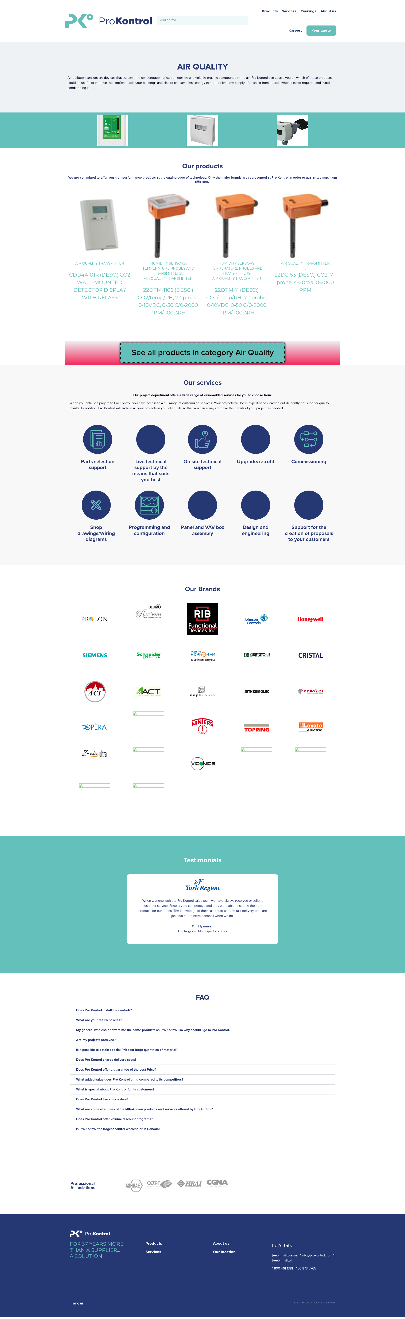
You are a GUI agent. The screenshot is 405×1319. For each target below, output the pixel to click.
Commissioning (308, 461)
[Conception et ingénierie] (255, 505)
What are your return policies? (99, 1020)
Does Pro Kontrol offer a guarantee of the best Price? (116, 1069)
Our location (224, 1252)
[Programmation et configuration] (149, 505)
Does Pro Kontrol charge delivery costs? (106, 1059)
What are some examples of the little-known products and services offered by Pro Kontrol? (144, 1109)
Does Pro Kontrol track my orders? (102, 1099)
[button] (73, 909)
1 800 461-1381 (282, 1269)
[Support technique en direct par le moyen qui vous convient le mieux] (150, 439)
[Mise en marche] (308, 439)
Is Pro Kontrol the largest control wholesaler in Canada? (118, 1129)
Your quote (321, 30)
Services (289, 11)
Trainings (308, 11)
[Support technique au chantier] (202, 439)
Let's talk (282, 1246)
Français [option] (76, 1303)
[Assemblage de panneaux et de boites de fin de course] (202, 505)
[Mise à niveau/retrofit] (255, 439)
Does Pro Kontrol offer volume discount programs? (114, 1119)
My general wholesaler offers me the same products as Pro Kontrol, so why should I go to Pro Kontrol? (153, 1030)
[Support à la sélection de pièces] (97, 439)
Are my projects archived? (96, 1040)
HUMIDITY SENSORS (168, 263)
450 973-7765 (306, 1269)
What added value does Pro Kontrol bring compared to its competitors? (129, 1079)
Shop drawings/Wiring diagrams (96, 533)
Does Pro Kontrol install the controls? (104, 1010)
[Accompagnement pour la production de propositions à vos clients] (308, 505)
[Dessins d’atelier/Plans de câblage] (96, 505)
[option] (79, 1303)
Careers (295, 30)
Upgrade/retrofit (255, 461)
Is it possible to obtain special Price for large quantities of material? (127, 1049)
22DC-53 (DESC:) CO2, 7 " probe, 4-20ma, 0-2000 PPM (305, 282)
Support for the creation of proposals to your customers (309, 533)
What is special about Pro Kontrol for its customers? (115, 1089)
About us (328, 11)
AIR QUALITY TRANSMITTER (99, 263)
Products (270, 11)
